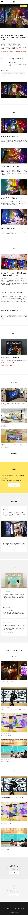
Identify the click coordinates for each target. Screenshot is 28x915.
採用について (14, 894)
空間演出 (23, 73)
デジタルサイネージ (16, 73)
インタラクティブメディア (7, 73)
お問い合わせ (23, 5)
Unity (3, 76)
